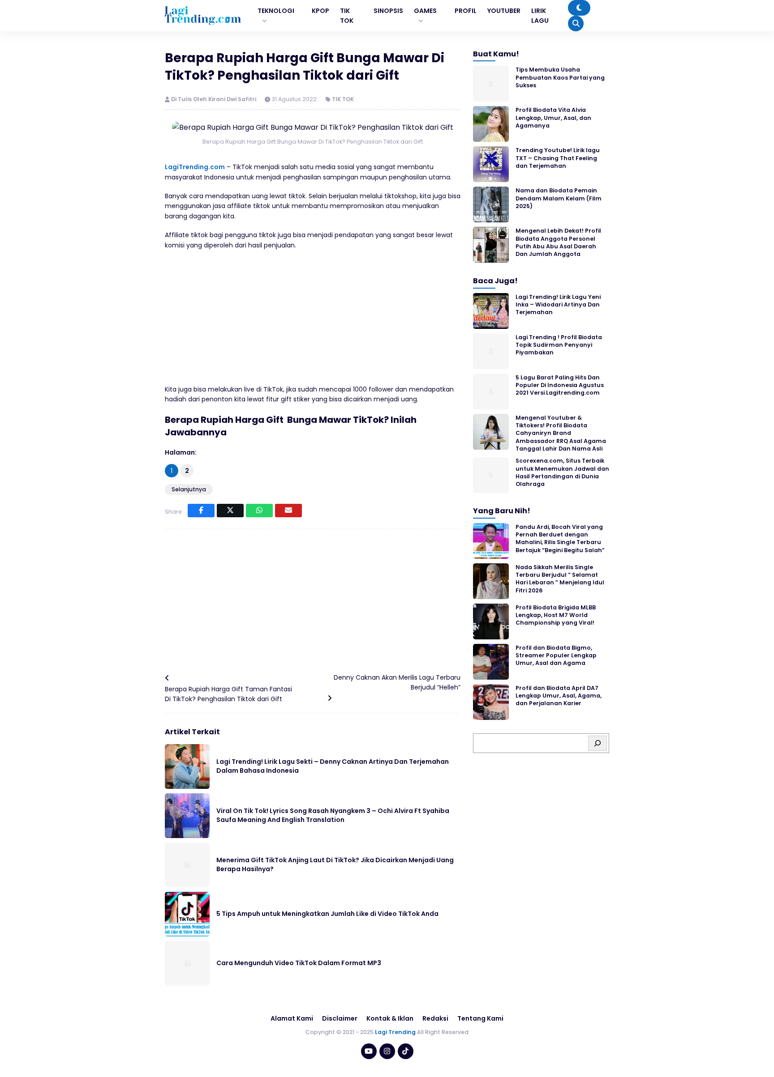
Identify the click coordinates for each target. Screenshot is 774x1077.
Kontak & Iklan (389, 1018)
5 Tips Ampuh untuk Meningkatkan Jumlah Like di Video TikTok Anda (327, 913)
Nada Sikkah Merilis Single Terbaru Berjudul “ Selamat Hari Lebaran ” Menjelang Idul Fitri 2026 (560, 578)
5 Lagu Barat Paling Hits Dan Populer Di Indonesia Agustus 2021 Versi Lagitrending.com (560, 385)
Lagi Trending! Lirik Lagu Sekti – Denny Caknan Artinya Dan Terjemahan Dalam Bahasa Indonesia (332, 766)
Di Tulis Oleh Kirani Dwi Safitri (214, 99)
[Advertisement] (312, 321)
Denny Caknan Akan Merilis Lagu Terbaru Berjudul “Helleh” (397, 682)
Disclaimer (339, 1018)
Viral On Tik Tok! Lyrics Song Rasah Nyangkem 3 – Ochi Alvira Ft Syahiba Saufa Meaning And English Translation (332, 815)
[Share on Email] (288, 510)
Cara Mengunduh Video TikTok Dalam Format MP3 (298, 962)
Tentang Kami (480, 1018)
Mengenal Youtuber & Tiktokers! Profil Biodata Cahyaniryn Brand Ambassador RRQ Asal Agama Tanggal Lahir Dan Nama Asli (561, 433)
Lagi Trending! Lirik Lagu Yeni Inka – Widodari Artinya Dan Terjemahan (558, 304)
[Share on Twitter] (230, 510)
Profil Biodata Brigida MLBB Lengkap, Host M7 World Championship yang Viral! (556, 615)
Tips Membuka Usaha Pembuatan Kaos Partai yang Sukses (560, 77)
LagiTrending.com (195, 166)
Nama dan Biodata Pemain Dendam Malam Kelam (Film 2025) (559, 198)
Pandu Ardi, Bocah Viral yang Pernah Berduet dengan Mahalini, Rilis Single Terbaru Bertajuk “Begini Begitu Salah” (560, 538)
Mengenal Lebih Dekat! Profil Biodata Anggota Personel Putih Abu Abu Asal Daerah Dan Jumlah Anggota (558, 242)
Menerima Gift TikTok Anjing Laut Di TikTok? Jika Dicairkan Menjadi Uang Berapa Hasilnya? (335, 864)
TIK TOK (343, 99)
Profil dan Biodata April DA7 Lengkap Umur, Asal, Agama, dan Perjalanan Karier (559, 695)
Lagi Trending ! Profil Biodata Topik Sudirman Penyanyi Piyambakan (559, 345)
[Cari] (597, 743)
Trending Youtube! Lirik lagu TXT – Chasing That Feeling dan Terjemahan (558, 158)
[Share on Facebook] (201, 510)
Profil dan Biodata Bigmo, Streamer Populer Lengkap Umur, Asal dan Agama (556, 655)
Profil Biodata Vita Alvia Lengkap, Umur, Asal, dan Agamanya (553, 117)
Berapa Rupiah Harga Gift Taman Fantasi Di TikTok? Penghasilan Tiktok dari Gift (228, 694)
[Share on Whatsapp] (259, 510)
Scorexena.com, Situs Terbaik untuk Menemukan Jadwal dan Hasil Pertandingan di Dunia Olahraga (562, 472)
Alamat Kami (292, 1018)
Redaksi (435, 1018)
